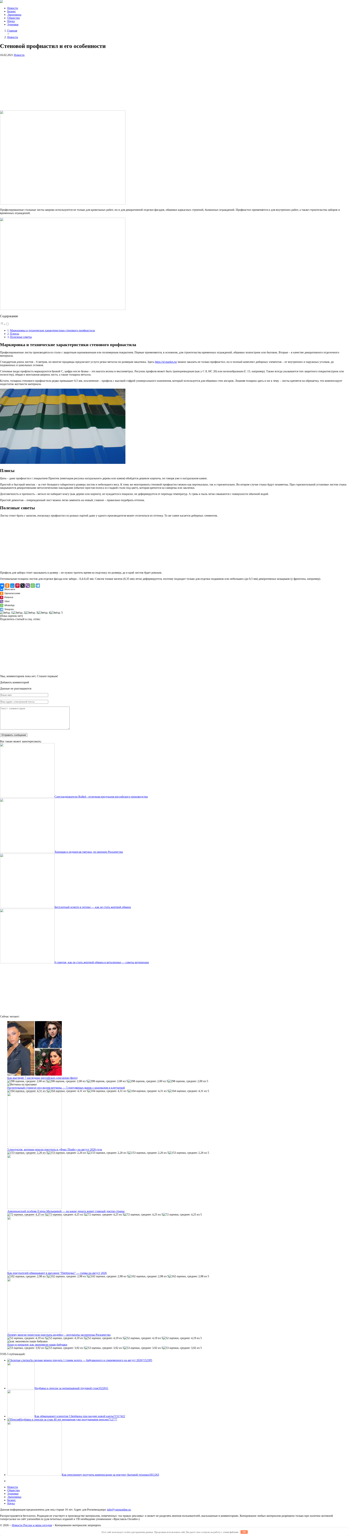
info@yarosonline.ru (119, 1509)
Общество (13, 17)
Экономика (14, 14)
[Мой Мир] (12, 585)
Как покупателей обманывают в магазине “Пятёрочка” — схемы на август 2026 (57, 1273)
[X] (22, 585)
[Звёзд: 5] (56, 612)
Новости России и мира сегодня (32, 1525)
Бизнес (11, 11)
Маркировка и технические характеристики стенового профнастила (52, 330)
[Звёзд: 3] (31, 612)
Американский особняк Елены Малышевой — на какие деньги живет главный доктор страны (66, 1211)
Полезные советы (21, 336)
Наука (11, 21)
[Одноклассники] (7, 585)
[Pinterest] (17, 585)
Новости (12, 8)
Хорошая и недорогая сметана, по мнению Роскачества (89, 851)
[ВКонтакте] (2, 585)
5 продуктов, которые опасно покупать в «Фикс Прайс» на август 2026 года (54, 1149)
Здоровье (13, 24)
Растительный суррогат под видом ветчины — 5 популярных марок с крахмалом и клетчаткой (66, 1087)
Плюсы (14, 333)
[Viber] (27, 585)
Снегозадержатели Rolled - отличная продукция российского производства (101, 796)
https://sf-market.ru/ (166, 361)
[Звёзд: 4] (44, 612)
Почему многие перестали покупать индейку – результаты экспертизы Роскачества (59, 1334)
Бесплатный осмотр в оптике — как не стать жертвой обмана (93, 907)
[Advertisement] (109, 85)
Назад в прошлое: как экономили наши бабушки (37, 1344)
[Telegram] (38, 585)
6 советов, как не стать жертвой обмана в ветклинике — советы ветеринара (102, 962)
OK (244, 1532)
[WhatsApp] (33, 585)
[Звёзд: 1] (6, 612)
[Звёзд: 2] (19, 612)
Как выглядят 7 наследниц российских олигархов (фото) (42, 1077)
